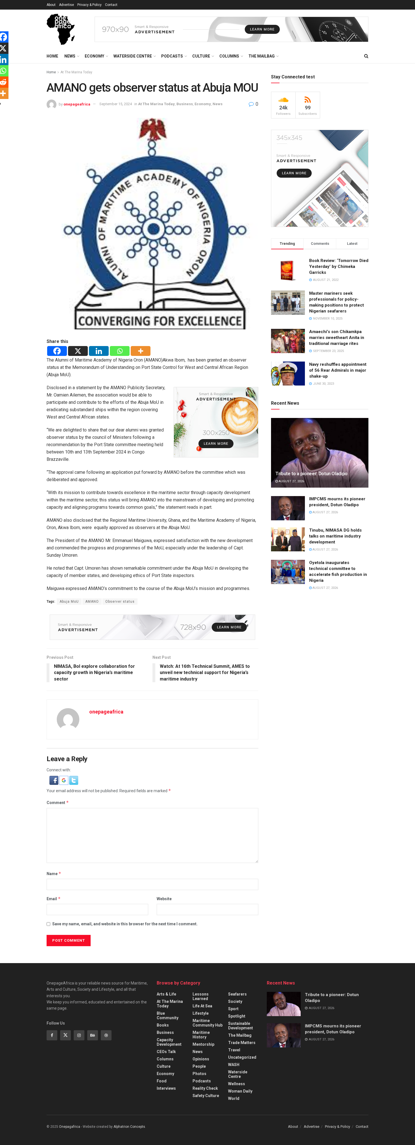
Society (235, 1001)
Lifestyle (201, 1013)
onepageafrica (77, 104)
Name (54, 873)
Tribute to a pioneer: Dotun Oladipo (311, 473)
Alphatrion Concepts (129, 1127)
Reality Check (205, 1088)
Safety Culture (206, 1095)
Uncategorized (242, 1057)
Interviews (166, 1088)
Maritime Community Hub (207, 1022)
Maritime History (201, 1034)
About (51, 5)
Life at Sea (202, 1006)
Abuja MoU (69, 602)
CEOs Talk (166, 1051)
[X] (78, 351)
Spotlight (236, 1016)
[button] (54, 780)
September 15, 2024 (115, 104)
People (199, 1066)
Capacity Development (169, 1042)
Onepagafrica (69, 1127)
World (233, 1098)
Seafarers (237, 994)
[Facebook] (57, 351)
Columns (229, 56)
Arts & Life (166, 994)
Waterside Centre (132, 56)
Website (164, 899)
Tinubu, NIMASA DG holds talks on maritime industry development (335, 536)
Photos (199, 1073)
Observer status (120, 602)
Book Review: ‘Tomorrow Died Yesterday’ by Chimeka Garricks (338, 266)
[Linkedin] (99, 351)
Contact (111, 5)
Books (163, 1025)
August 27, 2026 (291, 481)
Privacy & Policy (89, 5)
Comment (58, 802)
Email (54, 898)
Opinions (201, 1059)
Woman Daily (240, 1091)
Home (52, 56)
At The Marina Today (76, 72)
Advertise (66, 5)
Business (184, 104)
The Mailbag (261, 56)
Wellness (236, 1084)
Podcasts (172, 56)
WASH (233, 1064)
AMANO (92, 602)
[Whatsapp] (120, 351)
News (69, 56)
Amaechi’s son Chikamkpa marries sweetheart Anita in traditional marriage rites (336, 337)
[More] (140, 351)
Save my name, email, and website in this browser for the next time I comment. (125, 924)
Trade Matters (241, 1042)
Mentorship (203, 1044)
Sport (233, 1009)
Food (162, 1081)
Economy (94, 56)
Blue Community (167, 1015)
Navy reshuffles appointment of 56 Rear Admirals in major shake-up (337, 370)
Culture (201, 56)
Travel (234, 1050)
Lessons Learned (201, 996)
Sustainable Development (240, 1025)
